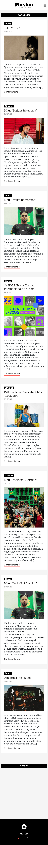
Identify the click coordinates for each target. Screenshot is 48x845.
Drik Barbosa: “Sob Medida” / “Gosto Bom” (23, 394)
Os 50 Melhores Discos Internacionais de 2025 (19, 287)
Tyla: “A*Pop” (12, 28)
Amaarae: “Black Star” (18, 677)
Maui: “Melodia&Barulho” (20, 480)
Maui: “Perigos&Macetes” (20, 110)
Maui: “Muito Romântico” (20, 200)
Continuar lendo (12, 92)
